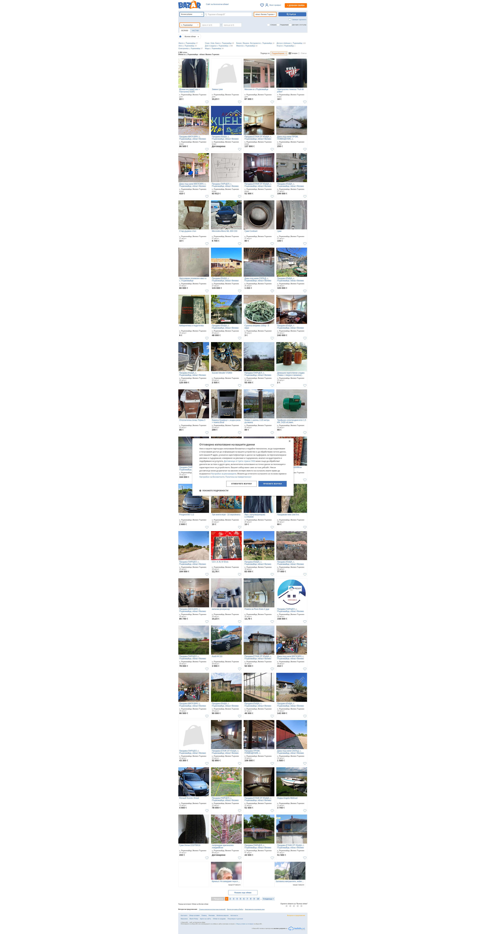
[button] (213, 490)
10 (258, 899)
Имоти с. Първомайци (188, 43)
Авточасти (234, 915)
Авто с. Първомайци (188, 46)
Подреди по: (265, 53)
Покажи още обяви (242, 893)
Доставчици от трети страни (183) (239, 461)
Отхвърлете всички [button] (241, 483)
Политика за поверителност (238, 476)
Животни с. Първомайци (246, 46)
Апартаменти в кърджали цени (255, 909)
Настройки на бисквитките (211, 476)
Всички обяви (190, 36)
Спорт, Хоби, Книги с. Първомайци (219, 43)
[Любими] (262, 5)
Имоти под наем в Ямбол (235, 909)
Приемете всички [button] (272, 483)
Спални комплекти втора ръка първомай (212, 909)
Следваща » (268, 899)
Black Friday (194, 919)
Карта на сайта (205, 919)
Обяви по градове (219, 919)
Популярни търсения (235, 919)
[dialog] (243, 467)
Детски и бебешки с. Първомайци (291, 43)
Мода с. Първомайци (214, 48)
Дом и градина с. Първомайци (219, 46)
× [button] (289, 441)
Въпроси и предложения (296, 915)
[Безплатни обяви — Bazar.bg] (189, 5)
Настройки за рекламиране (223, 473)
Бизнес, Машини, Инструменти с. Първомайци (255, 43)
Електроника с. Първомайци (191, 48)
